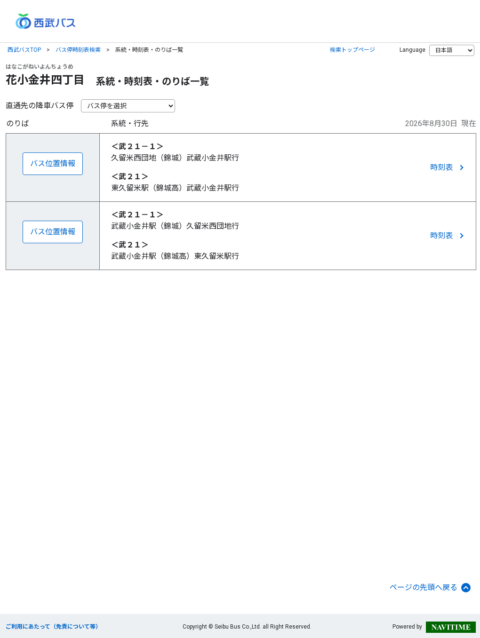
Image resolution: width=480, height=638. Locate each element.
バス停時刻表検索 (78, 50)
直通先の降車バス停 (39, 105)
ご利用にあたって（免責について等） (53, 626)
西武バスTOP (24, 50)
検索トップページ (352, 50)
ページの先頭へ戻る (423, 587)
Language (412, 50)
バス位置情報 (52, 163)
